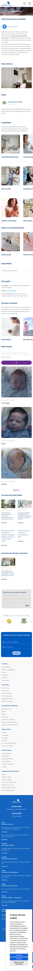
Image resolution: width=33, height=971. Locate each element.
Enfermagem (5, 735)
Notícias (4, 714)
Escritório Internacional (8, 764)
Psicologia (4, 740)
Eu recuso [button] (19, 958)
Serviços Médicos (6, 667)
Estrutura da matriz (7, 693)
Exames (4, 672)
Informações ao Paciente (8, 719)
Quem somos (5, 690)
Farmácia (4, 732)
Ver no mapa (4, 831)
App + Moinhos (6, 756)
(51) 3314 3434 (11, 290)
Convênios (4, 677)
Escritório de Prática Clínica (9, 782)
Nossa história (5, 688)
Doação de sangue (7, 779)
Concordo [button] (19, 955)
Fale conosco (5, 680)
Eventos (4, 711)
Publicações (5, 717)
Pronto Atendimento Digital (9, 743)
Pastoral (4, 774)
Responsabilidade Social (8, 790)
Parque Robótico (6, 761)
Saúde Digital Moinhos (7, 758)
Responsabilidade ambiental (9, 787)
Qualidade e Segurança (8, 785)
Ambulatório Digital (7, 753)
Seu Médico (5, 675)
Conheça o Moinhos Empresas (10, 724)
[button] (8, 84)
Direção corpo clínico (7, 701)
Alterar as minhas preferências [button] (19, 963)
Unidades (4, 766)
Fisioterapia (5, 738)
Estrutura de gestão (7, 696)
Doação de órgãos (6, 777)
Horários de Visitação (7, 745)
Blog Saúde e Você (7, 709)
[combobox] (16, 271)
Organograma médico (7, 698)
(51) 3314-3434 (16, 806)
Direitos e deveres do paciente (10, 722)
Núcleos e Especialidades (8, 669)
